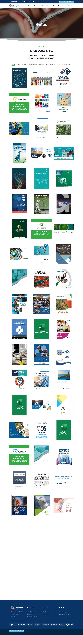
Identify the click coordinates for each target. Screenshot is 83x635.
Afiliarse (44, 5)
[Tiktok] (72, 2)
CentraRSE (58, 64)
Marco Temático (33, 5)
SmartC (27, 5)
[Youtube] (70, 2)
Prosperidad (24, 64)
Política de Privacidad (47, 614)
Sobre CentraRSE (30, 611)
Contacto (70, 5)
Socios (39, 5)
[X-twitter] (20, 631)
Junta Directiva (30, 613)
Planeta (47, 64)
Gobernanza (41, 64)
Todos (13, 64)
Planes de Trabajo (31, 614)
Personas (18, 64)
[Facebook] (62, 2)
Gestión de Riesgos (66, 64)
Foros (59, 5)
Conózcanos (21, 5)
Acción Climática (33, 64)
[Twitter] (67, 2)
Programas (48, 5)
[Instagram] (65, 2)
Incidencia (52, 64)
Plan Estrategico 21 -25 (32, 616)
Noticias (55, 5)
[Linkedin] (60, 2)
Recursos (64, 5)
